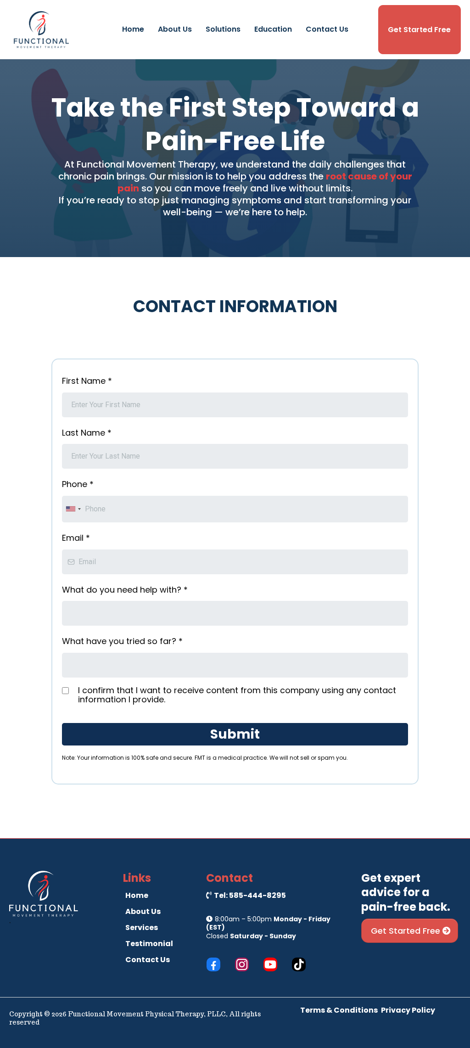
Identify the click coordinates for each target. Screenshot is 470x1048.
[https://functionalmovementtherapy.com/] (41, 29)
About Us (175, 29)
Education (273, 29)
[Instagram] (242, 964)
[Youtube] (270, 964)
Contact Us (327, 29)
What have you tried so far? (122, 641)
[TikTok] (299, 964)
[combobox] (73, 509)
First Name (87, 381)
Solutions (223, 29)
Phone (78, 484)
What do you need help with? (125, 589)
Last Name (87, 432)
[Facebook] (213, 964)
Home (133, 29)
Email (76, 538)
